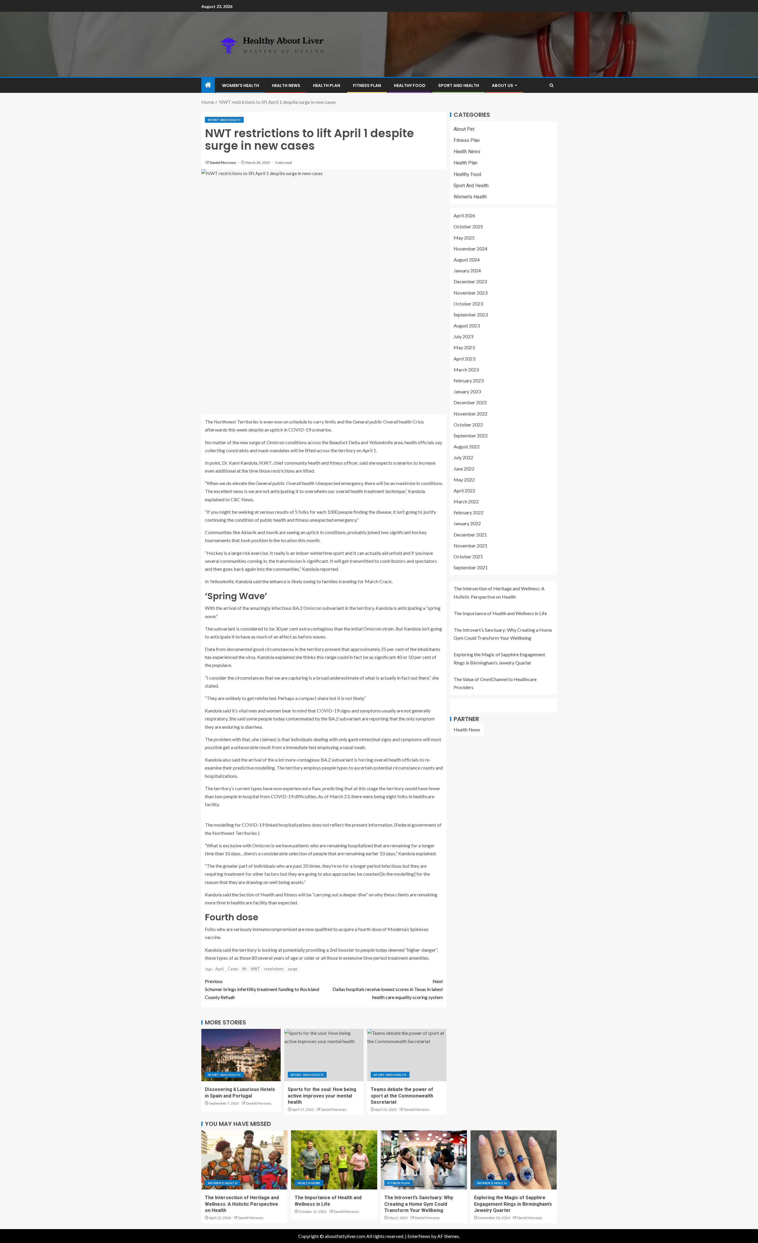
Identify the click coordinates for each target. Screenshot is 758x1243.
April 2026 (464, 216)
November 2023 (470, 292)
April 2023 (464, 358)
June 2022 (464, 468)
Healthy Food (409, 85)
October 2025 (468, 226)
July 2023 (463, 337)
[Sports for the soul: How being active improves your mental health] (324, 1055)
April (219, 968)
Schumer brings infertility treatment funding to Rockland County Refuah (262, 989)
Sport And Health (458, 85)
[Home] (208, 85)
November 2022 (470, 413)
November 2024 (470, 248)
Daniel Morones (223, 162)
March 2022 (466, 501)
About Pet (464, 129)
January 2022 (467, 523)
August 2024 (467, 259)
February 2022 (469, 512)
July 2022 (463, 457)
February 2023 (469, 380)
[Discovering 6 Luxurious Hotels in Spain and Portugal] (241, 1055)
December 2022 (470, 402)
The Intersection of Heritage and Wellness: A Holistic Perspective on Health (242, 1204)
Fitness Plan (367, 85)
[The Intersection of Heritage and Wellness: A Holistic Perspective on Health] (244, 1159)
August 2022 (467, 446)
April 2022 (464, 490)
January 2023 (467, 392)
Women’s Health (240, 85)
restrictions (274, 968)
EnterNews (418, 1236)
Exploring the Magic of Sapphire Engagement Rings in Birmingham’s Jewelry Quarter (513, 1204)
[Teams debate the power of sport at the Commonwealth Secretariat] (407, 1055)
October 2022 (468, 424)
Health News (286, 85)
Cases (233, 968)
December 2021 (470, 534)
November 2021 (470, 545)
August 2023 (467, 325)
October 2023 (468, 303)
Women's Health (470, 197)
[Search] (551, 85)
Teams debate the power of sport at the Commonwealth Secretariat (402, 1096)
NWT (255, 968)
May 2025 (464, 237)
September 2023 (471, 314)
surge (292, 968)
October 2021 (468, 556)
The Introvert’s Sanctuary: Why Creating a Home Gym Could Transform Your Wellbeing (418, 1204)
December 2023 (470, 282)
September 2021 (471, 567)
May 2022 (464, 479)
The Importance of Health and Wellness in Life (500, 613)
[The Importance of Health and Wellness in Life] (334, 1159)
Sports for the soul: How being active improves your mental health (322, 1096)
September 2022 (471, 435)
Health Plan (326, 85)
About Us (502, 85)
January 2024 (467, 270)
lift (244, 968)
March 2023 (466, 369)
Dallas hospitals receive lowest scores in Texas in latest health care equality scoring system (388, 989)
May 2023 (464, 347)
